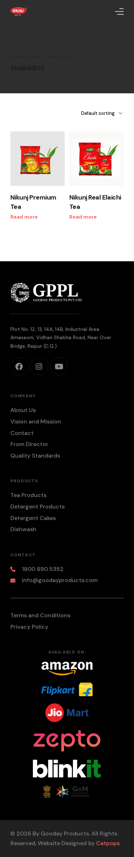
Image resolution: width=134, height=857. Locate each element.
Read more (24, 217)
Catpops (108, 843)
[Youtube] (59, 366)
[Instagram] (39, 366)
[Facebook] (19, 366)
